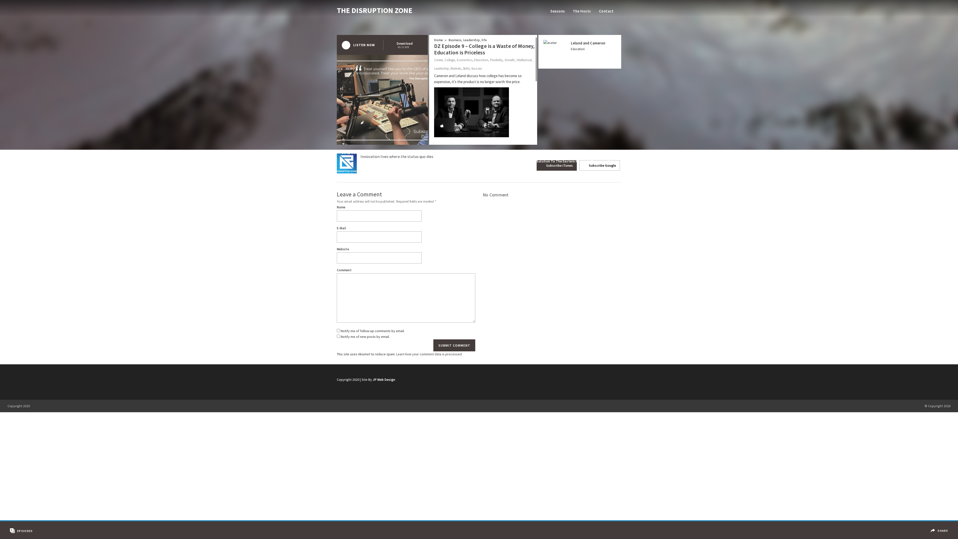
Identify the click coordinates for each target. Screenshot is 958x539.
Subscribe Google (602, 165)
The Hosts (582, 11)
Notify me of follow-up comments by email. (373, 331)
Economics (464, 60)
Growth (510, 60)
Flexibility (496, 60)
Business (455, 40)
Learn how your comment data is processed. (429, 354)
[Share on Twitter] (940, 534)
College (450, 60)
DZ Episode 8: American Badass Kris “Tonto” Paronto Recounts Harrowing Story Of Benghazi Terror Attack (426, 152)
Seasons (557, 11)
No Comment (496, 195)
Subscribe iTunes (559, 165)
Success (476, 68)
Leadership (471, 40)
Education (481, 60)
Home (438, 40)
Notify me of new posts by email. (365, 336)
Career (438, 60)
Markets (456, 68)
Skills (466, 68)
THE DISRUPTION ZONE (374, 10)
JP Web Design (384, 379)
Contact (606, 11)
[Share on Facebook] (940, 527)
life (484, 40)
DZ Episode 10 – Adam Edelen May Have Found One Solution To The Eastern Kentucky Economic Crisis (536, 161)
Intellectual (524, 60)
